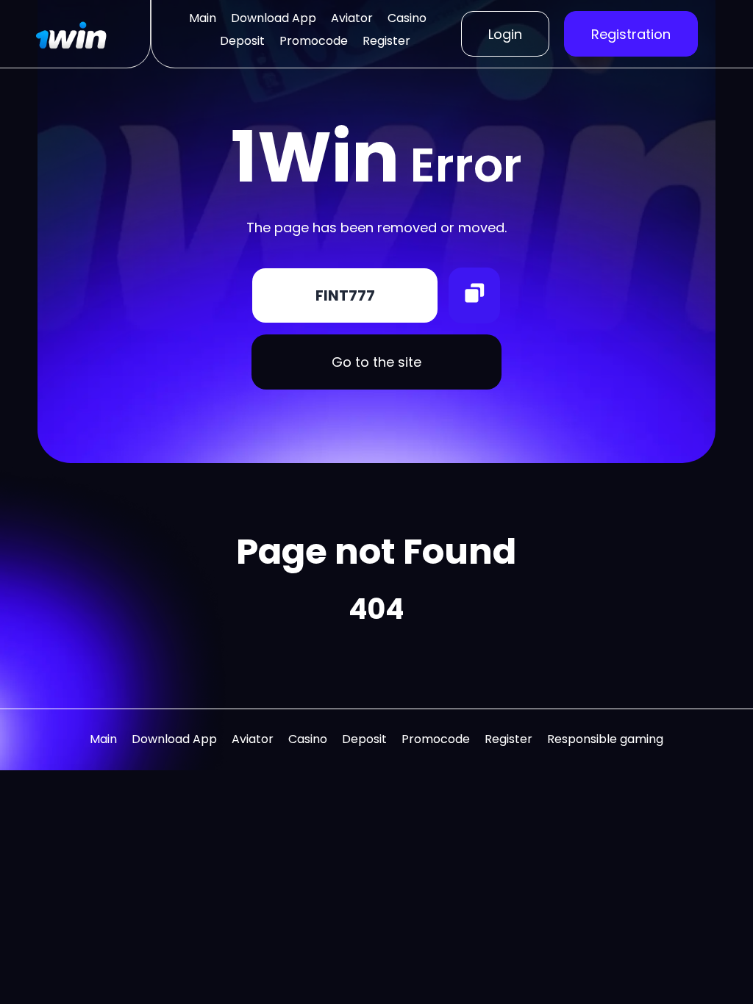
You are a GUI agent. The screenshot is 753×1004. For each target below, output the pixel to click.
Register (386, 40)
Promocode (313, 40)
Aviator (352, 18)
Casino (407, 18)
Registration (631, 34)
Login (505, 34)
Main (202, 18)
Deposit (242, 40)
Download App (273, 18)
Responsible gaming (605, 739)
